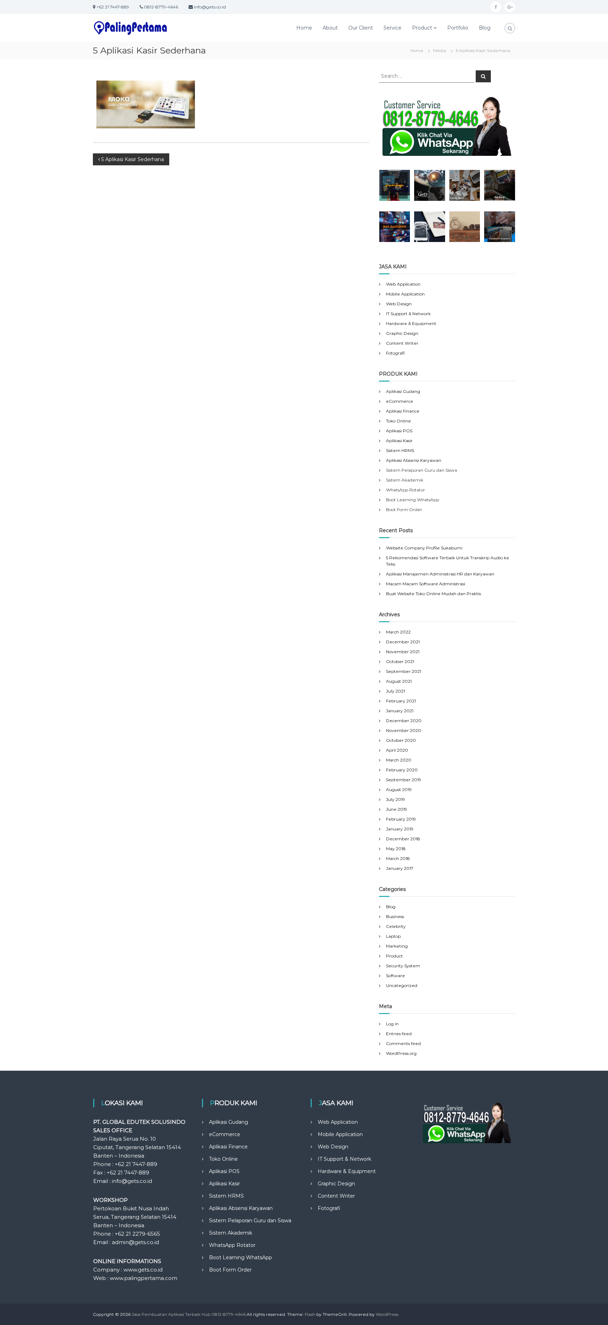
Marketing (397, 946)
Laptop (393, 936)
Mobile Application (405, 294)
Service (392, 28)
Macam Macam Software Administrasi (425, 583)
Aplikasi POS (399, 430)
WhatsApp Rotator (232, 1245)
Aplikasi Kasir (399, 440)
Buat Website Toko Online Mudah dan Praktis (433, 593)
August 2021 (399, 681)
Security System (403, 965)
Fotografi (395, 353)
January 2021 (399, 710)
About (330, 28)
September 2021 (403, 671)
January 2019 (399, 829)
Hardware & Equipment (411, 323)
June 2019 (396, 809)
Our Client (360, 28)
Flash (310, 1314)
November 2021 (402, 651)
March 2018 (398, 858)
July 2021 (395, 691)
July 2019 (395, 799)
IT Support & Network (408, 313)
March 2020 (398, 760)
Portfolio (457, 28)
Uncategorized (401, 985)
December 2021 (403, 641)
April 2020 (397, 750)
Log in (392, 1023)
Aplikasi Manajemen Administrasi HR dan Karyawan (440, 573)
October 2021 (400, 661)
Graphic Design (402, 333)
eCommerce (399, 401)
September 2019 (403, 779)
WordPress (387, 1314)
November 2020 (403, 730)
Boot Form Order (230, 1270)
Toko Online (398, 420)
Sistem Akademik (230, 1233)
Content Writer (402, 343)
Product (422, 28)
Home (304, 28)
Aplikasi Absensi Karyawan (413, 460)
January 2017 (399, 868)
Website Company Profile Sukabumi (424, 547)
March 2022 (398, 632)
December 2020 (404, 720)
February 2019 (401, 819)
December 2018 (403, 838)
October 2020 (401, 740)
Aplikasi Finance (402, 411)
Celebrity (396, 926)
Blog (484, 28)
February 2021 (401, 700)
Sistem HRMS (400, 450)
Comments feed (403, 1043)
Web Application (403, 284)
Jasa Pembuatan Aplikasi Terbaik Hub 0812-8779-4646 (189, 1314)
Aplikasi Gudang (403, 391)
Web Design (399, 303)
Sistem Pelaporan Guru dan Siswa (250, 1220)
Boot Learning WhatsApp (240, 1257)
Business (395, 916)
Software (395, 975)
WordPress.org (401, 1053)
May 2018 (396, 848)
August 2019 (399, 789)
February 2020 (402, 769)
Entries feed (399, 1033)
